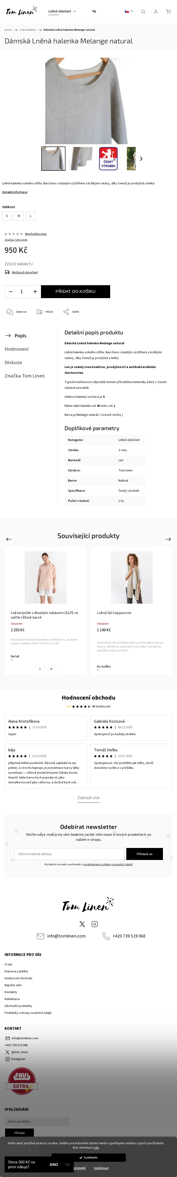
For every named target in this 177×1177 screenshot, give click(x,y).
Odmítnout (101, 1168)
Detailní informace (14, 192)
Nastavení (78, 1168)
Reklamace (12, 999)
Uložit (15, 326)
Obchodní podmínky (18, 1006)
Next (169, 539)
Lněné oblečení (128, 440)
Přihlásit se (145, 854)
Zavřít (162, 327)
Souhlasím (90, 1157)
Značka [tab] (25, 376)
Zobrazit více (88, 798)
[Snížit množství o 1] (10, 292)
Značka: (16, 240)
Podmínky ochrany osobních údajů (28, 1013)
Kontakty (11, 992)
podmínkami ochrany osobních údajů (108, 864)
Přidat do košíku (75, 291)
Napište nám (13, 985)
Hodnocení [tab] (17, 349)
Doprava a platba (16, 971)
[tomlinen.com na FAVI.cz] (88, 1081)
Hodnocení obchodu (88, 697)
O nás (8, 964)
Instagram (94, 924)
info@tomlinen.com (66, 936)
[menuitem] (62, 11)
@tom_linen (82, 924)
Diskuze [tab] (13, 362)
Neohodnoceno (36, 234)
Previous (9, 539)
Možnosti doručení (25, 272)
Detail (15, 656)
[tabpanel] (45, 610)
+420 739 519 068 (129, 936)
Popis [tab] (21, 335)
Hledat (19, 1133)
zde (96, 1147)
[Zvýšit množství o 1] (35, 292)
